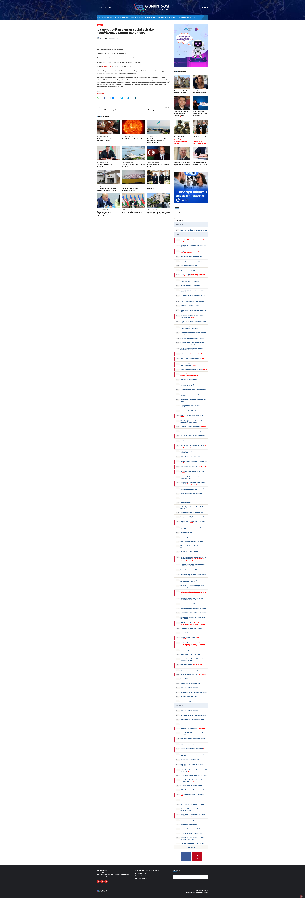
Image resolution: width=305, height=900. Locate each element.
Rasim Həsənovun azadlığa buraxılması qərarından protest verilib (191, 384)
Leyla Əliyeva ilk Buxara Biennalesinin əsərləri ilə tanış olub (193, 739)
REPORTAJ (133, 17)
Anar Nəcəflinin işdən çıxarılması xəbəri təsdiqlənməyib (181, 114)
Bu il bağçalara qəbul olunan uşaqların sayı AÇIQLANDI (191, 765)
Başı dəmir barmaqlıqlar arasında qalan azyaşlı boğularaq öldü (192, 617)
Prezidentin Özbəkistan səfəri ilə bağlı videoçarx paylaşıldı (193, 733)
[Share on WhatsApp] (100, 98)
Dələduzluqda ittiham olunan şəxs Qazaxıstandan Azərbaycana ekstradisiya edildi (194, 327)
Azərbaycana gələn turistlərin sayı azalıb (191, 654)
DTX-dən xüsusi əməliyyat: (181, 139)
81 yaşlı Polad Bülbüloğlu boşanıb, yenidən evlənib (182, 164)
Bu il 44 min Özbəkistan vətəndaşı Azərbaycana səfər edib (193, 754)
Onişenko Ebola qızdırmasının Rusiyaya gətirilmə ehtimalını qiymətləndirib (193, 575)
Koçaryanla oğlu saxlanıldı (187, 632)
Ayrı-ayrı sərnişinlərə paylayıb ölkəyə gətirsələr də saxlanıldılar (193, 333)
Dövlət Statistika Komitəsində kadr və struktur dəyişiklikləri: (193, 815)
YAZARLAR (167, 17)
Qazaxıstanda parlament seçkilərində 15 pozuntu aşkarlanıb (193, 290)
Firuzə (105, 38)
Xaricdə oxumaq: (193, 353)
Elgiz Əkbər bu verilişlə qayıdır (188, 270)
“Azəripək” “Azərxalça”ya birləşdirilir (193, 426)
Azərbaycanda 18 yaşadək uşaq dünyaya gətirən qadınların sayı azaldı (193, 477)
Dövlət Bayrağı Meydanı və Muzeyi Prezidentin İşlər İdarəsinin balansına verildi (158, 140)
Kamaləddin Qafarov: (193, 644)
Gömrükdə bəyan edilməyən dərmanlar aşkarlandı (193, 820)
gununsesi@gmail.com (142, 876)
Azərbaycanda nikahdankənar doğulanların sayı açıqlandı (193, 400)
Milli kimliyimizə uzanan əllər (191, 638)
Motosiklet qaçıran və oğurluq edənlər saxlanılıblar (191, 406)
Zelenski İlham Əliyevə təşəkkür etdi (190, 456)
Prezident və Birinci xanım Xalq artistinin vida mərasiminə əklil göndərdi (193, 565)
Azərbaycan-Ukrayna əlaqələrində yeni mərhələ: (199, 139)
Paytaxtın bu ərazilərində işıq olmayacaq (191, 256)
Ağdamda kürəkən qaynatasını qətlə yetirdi (192, 670)
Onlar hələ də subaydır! (191, 665)
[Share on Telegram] (130, 98)
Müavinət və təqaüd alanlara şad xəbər (191, 441)
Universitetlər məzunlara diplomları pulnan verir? (194, 608)
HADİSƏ (178, 17)
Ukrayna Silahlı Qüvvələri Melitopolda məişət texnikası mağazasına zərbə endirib (192, 586)
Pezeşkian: (194, 240)
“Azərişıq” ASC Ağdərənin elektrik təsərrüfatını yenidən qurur (193, 522)
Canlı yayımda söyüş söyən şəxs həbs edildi (192, 719)
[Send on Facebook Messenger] (116, 98)
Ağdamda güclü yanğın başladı (189, 824)
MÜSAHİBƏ (149, 17)
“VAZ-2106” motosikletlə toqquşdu (193, 674)
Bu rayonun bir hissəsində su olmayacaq (191, 785)
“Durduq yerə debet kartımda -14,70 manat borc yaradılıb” (193, 483)
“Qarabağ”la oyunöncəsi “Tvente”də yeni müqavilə (194, 692)
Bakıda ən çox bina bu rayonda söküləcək (181, 91)
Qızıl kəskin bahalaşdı (186, 502)
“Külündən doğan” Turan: (194, 623)
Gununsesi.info (107, 66)
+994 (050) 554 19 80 (142, 873)
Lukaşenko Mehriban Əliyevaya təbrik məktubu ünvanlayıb (193, 296)
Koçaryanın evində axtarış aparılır (189, 696)
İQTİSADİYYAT (115, 17)
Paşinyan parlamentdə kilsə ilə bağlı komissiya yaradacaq (193, 394)
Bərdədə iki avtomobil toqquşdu (193, 728)
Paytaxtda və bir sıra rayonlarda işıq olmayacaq (193, 715)
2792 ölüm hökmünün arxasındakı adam (193, 359)
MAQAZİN (189, 17)
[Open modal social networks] (135, 98)
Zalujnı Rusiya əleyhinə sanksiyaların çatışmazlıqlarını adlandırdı (190, 580)
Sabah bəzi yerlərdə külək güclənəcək (191, 411)
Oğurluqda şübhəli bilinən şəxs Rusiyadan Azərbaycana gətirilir (191, 809)
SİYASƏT (109, 17)
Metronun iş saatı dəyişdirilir (188, 603)
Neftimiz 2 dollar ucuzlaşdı (187, 678)
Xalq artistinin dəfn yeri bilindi (188, 744)
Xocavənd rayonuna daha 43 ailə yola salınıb (192, 537)
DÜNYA (128, 17)
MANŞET (99, 17)
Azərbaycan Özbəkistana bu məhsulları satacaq (193, 828)
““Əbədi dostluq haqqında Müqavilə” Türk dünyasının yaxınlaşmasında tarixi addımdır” (192, 552)
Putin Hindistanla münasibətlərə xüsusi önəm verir (194, 612)
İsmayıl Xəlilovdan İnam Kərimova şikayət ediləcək (193, 230)
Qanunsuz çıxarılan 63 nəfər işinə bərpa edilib (200, 163)
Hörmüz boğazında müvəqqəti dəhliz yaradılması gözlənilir (193, 246)
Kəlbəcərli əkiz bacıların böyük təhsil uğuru (194, 592)
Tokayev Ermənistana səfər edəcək (190, 759)
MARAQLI (195, 17)
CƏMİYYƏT (122, 17)
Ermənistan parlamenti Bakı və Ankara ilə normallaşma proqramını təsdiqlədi (191, 280)
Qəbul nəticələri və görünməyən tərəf (190, 683)
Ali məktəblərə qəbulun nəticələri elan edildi (192, 804)
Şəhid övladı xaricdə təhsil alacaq (189, 265)
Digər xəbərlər (191, 847)
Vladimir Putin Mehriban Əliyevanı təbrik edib (192, 301)
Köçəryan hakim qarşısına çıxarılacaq (190, 285)
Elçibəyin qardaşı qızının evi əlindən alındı (192, 749)
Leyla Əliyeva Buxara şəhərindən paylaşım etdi (193, 795)
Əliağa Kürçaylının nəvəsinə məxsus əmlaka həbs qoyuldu (193, 310)
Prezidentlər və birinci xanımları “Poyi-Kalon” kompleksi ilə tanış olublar (192, 838)
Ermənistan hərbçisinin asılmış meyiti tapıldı (192, 338)
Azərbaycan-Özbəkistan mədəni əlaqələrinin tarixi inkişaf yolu (192, 316)
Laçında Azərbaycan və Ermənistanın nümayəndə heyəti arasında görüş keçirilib (193, 488)
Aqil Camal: (150, 188)
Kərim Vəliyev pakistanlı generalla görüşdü (194, 369)
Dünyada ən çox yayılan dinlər (188, 701)
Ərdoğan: (193, 251)
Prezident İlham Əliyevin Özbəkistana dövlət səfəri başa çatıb (192, 780)
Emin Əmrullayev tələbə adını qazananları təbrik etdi (193, 322)
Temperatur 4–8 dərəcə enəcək (193, 466)
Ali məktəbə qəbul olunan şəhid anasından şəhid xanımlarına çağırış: (193, 558)
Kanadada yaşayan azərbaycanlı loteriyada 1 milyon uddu (200, 113)
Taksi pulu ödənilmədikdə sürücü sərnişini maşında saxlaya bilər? (192, 659)
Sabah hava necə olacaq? (187, 532)
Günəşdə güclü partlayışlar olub (132, 138)
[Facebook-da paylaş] (106, 98)
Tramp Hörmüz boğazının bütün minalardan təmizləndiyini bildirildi (191, 349)
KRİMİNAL (173, 17)
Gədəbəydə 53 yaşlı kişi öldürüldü (190, 305)
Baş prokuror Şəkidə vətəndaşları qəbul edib (193, 471)
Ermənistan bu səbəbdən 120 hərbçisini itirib (192, 843)
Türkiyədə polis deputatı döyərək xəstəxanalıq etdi (192, 546)
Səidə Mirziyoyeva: (193, 275)
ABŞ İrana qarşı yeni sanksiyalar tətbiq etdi (191, 724)
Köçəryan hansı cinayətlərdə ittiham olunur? (192, 416)
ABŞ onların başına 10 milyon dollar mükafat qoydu (193, 650)
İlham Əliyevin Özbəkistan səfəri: (132, 212)
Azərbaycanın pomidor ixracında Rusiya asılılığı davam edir (193, 527)
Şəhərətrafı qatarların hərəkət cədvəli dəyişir (192, 799)
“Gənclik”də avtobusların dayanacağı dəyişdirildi (193, 389)
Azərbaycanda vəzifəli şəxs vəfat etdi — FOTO (192, 512)
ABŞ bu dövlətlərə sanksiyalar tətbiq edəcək (192, 789)
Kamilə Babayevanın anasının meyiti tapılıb (200, 91)
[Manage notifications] (301, 896)
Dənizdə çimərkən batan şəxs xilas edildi (191, 261)
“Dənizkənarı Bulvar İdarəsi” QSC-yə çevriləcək (193, 431)
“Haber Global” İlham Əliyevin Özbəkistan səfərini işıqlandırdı (194, 770)
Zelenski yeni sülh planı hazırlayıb (189, 687)
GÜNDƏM (104, 17)
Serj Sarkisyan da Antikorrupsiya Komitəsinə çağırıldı (192, 507)
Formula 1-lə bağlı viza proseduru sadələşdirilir (193, 436)
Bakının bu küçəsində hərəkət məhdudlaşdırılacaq (194, 775)
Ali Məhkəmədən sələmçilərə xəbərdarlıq (191, 628)
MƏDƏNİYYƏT (160, 17)
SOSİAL (154, 17)
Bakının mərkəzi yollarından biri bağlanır (191, 833)
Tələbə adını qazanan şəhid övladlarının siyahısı (193, 569)
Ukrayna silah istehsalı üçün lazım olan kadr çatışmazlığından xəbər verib (192, 599)
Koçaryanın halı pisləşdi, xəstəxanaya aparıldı (192, 517)
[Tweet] (123, 98)
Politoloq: (193, 374)
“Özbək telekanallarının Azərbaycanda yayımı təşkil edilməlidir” (105, 213)
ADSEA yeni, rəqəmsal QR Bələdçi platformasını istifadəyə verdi (193, 451)
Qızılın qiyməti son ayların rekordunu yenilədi (192, 541)
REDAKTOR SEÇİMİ (141, 17)
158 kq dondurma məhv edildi (188, 498)
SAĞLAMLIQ (183, 17)
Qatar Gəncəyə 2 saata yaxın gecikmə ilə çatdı (193, 446)
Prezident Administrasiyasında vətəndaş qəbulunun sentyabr (191, 364)
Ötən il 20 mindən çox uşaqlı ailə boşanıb (191, 493)
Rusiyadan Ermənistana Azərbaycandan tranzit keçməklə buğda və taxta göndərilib (192, 343)
